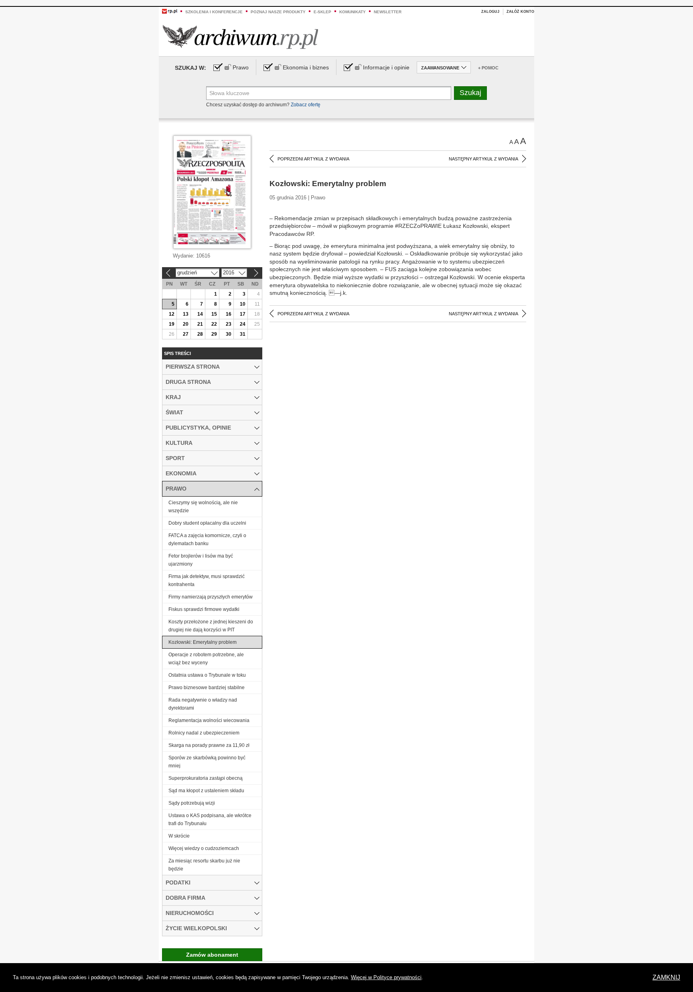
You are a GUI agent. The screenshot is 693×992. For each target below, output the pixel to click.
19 (171, 324)
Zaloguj (490, 12)
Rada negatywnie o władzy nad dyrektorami (202, 704)
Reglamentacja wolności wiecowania (208, 720)
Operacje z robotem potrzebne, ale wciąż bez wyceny (206, 658)
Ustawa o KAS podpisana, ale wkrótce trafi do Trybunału (209, 819)
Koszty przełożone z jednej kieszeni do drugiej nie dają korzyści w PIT (210, 626)
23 (228, 324)
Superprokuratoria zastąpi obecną (205, 778)
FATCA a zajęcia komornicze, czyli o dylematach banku (207, 539)
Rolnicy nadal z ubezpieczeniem (203, 733)
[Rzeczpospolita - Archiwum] (240, 36)
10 (242, 304)
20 (185, 324)
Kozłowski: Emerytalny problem (202, 642)
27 (185, 334)
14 (200, 314)
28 (200, 334)
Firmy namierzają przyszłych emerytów (210, 597)
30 (228, 334)
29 (214, 334)
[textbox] (328, 93)
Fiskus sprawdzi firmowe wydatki (203, 609)
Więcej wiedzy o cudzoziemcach (203, 848)
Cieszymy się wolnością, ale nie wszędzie (203, 506)
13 (185, 314)
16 (228, 314)
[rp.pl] (169, 10)
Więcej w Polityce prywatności (386, 977)
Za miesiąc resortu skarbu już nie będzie (204, 865)
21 (200, 324)
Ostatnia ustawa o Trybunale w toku (207, 675)
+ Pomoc (488, 67)
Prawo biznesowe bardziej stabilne (206, 687)
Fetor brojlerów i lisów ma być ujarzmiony (200, 560)
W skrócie (179, 836)
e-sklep (322, 12)
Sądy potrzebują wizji (191, 803)
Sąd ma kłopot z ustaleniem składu (206, 790)
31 (242, 334)
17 (242, 314)
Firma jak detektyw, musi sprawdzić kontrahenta (206, 580)
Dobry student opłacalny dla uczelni (207, 523)
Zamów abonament (212, 954)
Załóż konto (520, 12)
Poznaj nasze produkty (278, 12)
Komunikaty (352, 12)
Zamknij (666, 977)
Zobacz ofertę (305, 105)
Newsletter (387, 12)
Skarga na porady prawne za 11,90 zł (208, 745)
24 (242, 324)
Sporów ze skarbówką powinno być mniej (206, 762)
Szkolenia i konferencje (214, 12)
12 (171, 314)
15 (214, 314)
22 (214, 324)
